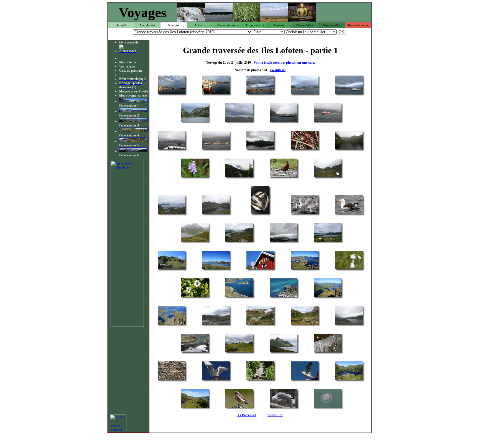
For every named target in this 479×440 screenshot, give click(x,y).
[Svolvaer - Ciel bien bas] (283, 241)
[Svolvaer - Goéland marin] (349, 213)
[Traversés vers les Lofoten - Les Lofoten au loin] (239, 121)
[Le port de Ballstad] (133, 101)
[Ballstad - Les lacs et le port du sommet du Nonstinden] (328, 296)
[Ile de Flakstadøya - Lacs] (216, 324)
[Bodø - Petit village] (195, 121)
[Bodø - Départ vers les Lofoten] (305, 93)
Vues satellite (331, 25)
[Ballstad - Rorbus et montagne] (171, 268)
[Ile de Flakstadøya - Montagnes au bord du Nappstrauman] (283, 351)
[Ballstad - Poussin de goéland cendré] (260, 379)
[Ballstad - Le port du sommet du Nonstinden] (171, 324)
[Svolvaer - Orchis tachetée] (195, 176)
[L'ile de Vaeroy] (133, 151)
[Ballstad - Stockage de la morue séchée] (171, 379)
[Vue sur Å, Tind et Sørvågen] (133, 141)
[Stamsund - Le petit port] (283, 121)
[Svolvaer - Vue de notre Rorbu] (260, 149)
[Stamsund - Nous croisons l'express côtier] (328, 121)
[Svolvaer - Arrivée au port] (171, 149)
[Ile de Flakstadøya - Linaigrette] (328, 351)
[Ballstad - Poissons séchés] (260, 268)
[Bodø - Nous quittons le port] (349, 93)
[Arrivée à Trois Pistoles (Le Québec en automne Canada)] (219, 20)
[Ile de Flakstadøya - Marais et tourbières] (305, 324)
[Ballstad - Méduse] (328, 407)
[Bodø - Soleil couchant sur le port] (171, 93)
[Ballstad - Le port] (305, 268)
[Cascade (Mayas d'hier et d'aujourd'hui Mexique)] (191, 20)
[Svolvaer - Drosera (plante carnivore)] (305, 149)
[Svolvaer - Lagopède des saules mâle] (283, 176)
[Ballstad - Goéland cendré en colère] (216, 379)
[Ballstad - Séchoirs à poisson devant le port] (216, 268)
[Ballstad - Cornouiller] (195, 296)
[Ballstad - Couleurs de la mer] (239, 296)
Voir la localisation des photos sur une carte (284, 62)
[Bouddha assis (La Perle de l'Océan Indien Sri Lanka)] (302, 20)
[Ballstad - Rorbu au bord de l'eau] (283, 296)
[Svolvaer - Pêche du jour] (260, 213)
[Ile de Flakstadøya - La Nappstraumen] (349, 324)
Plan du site (147, 25)
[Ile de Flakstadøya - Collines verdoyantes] (239, 351)
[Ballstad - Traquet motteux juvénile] (239, 407)
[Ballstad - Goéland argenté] (283, 407)
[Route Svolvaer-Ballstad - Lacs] (328, 241)
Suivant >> (275, 415)
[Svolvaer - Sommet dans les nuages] (239, 176)
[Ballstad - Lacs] (195, 407)
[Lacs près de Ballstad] (133, 131)
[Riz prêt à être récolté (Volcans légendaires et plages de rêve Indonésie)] (246, 20)
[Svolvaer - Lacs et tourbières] (328, 176)
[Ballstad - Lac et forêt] (349, 379)
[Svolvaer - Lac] (216, 213)
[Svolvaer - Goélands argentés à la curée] (305, 213)
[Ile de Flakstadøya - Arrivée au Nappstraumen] (260, 324)
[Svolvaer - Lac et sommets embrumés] (349, 149)
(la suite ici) (278, 70)
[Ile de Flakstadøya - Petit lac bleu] (195, 351)
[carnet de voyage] (118, 430)
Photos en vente (358, 25)
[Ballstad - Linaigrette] (349, 268)
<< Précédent (246, 415)
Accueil (121, 25)
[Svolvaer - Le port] (216, 149)
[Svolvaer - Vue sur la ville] (171, 213)
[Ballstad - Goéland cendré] (305, 379)
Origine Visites (305, 25)
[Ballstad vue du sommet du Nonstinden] (133, 111)
